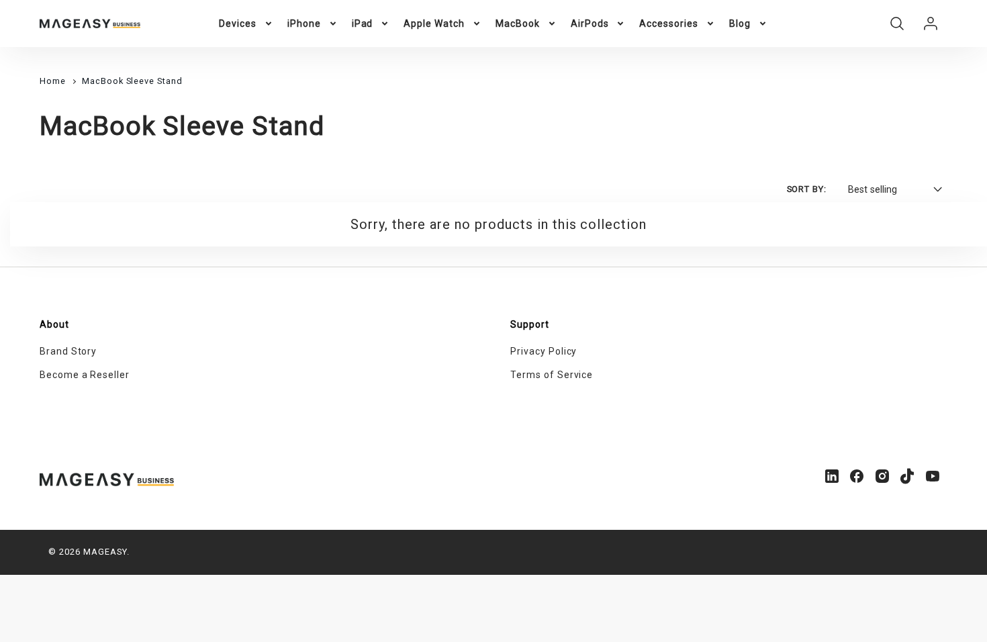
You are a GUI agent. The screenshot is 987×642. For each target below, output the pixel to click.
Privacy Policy (543, 351)
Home (53, 81)
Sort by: (807, 189)
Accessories (668, 23)
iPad (362, 23)
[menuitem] (246, 23)
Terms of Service (551, 374)
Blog (740, 23)
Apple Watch (434, 23)
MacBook (518, 23)
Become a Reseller (85, 374)
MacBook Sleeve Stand (132, 81)
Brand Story (68, 351)
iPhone (304, 23)
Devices (237, 23)
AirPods (590, 23)
